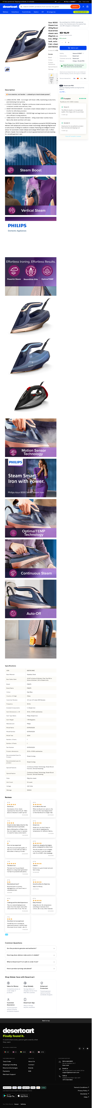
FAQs (86, 1097)
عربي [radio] (59, 1)
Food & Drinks (26, 12)
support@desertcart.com (70, 1072)
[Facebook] (87, 1048)
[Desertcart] (10, 6)
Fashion (36, 12)
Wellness (5, 12)
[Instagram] (79, 1048)
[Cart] (87, 6)
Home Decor (15, 12)
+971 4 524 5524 (67, 1080)
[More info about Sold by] (83, 53)
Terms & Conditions (81, 1087)
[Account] (83, 6)
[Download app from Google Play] (9, 1095)
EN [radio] (55, 1)
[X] (83, 1048)
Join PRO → (62, 92)
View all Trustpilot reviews (73, 136)
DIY (43, 12)
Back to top (46, 1020)
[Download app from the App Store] (23, 1095)
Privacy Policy (83, 1091)
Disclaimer (84, 1094)
